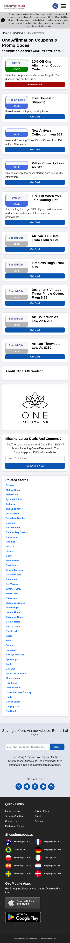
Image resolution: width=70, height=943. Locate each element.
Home (5, 33)
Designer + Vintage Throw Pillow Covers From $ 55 (48, 293)
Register (57, 747)
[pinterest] (43, 786)
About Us (39, 816)
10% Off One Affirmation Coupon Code (47, 65)
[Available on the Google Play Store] (23, 916)
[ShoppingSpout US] (14, 6)
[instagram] (51, 786)
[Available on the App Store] (23, 902)
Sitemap (39, 821)
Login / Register (13, 811)
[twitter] (18, 786)
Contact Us (11, 821)
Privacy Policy (42, 811)
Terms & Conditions (15, 816)
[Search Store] (55, 6)
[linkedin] (35, 786)
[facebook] (27, 786)
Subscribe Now (35, 465)
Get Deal (35, 116)
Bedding (18, 33)
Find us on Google (14, 826)
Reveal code (35, 84)
